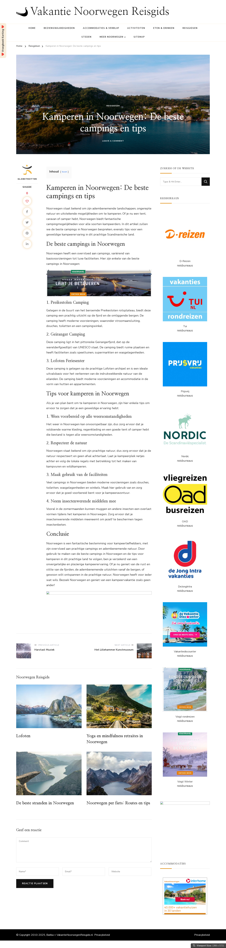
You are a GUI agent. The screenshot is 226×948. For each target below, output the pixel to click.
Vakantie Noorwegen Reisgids (99, 11)
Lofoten (23, 736)
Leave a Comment (113, 141)
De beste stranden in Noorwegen (45, 803)
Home (32, 28)
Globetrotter (27, 179)
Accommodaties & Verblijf (101, 28)
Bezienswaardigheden (59, 28)
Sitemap (139, 36)
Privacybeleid (102, 935)
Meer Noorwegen (111, 36)
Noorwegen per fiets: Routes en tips (118, 803)
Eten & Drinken (163, 28)
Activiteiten (136, 28)
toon (64, 171)
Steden (86, 36)
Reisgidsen (190, 28)
